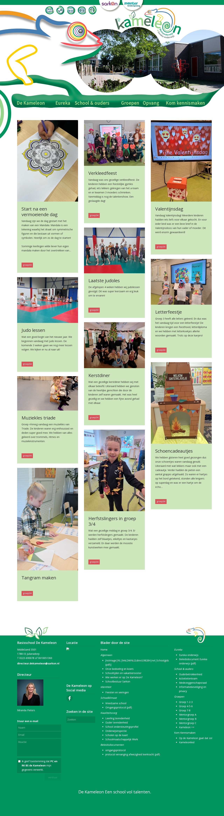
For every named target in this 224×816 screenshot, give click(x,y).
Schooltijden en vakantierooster (123, 673)
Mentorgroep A (187, 714)
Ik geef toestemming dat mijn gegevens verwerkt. (39, 765)
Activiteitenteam (188, 678)
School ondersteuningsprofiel (121, 726)
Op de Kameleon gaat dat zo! (195, 738)
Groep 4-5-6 (186, 706)
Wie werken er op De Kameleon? (123, 677)
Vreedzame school (115, 703)
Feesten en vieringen (117, 692)
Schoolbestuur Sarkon (117, 681)
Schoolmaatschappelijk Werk (121, 739)
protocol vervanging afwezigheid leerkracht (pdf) (132, 754)
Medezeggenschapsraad (193, 682)
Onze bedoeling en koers (119, 669)
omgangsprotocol (115, 750)
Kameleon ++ (186, 727)
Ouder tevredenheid (116, 722)
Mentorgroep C (187, 723)
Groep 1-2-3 (186, 702)
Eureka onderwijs (188, 655)
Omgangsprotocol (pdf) (118, 707)
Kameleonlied (186, 742)
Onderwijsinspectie (116, 731)
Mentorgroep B (188, 718)
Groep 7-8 (184, 710)
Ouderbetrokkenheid (190, 674)
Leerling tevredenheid (117, 718)
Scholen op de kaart (116, 735)
